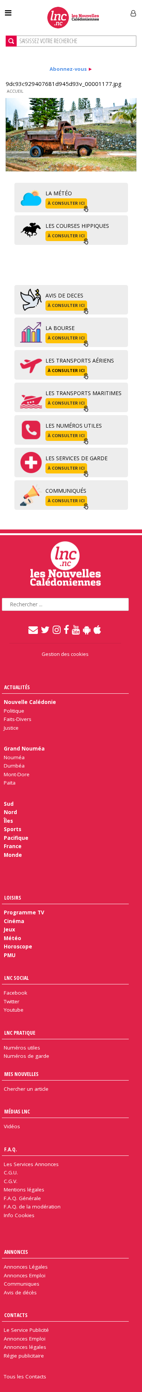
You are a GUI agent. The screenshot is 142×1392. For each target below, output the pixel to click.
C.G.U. (11, 1172)
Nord (10, 812)
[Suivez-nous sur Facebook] (67, 629)
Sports (12, 829)
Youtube (13, 1009)
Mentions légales (24, 1189)
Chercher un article (26, 1088)
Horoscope (18, 946)
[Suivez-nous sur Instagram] (57, 629)
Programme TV (24, 912)
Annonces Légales (26, 1266)
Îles (8, 820)
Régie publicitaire (24, 1355)
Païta (10, 782)
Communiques (21, 1283)
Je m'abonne (105, 10)
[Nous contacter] (33, 629)
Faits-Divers (17, 719)
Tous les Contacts (25, 1376)
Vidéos (12, 1126)
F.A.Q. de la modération (32, 1206)
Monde (13, 855)
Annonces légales (25, 1347)
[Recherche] (11, 41)
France (13, 846)
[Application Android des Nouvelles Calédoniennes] (87, 629)
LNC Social (16, 977)
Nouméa (14, 757)
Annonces (16, 1251)
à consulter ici (66, 203)
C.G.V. (10, 1181)
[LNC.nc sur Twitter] (45, 629)
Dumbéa (14, 765)
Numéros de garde (26, 1056)
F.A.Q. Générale (22, 1198)
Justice (11, 727)
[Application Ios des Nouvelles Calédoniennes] (98, 629)
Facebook (15, 992)
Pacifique (16, 838)
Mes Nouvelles (21, 1073)
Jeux (9, 929)
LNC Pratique (19, 1032)
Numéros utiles (22, 1047)
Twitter (11, 1001)
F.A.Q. (10, 1149)
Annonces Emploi (24, 1275)
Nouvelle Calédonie (30, 702)
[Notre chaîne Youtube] (76, 629)
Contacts (16, 1315)
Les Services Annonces (31, 1164)
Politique (14, 710)
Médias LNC (17, 1111)
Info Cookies (19, 1215)
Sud (9, 803)
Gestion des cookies (65, 654)
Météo (12, 938)
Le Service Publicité (26, 1330)
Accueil (15, 91)
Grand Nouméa (24, 748)
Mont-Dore (17, 774)
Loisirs (12, 897)
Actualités (17, 687)
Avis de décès (20, 1292)
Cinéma (14, 921)
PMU (10, 955)
